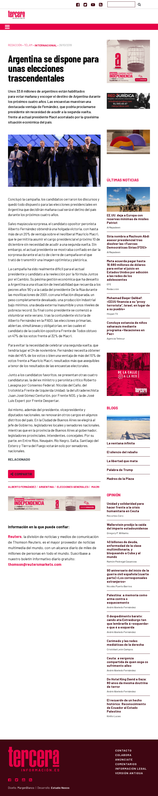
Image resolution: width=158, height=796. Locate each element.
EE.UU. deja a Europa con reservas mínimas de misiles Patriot (128, 218)
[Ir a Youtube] (93, 4)
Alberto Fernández (22, 486)
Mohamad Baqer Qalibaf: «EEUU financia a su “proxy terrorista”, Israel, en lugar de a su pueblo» (128, 303)
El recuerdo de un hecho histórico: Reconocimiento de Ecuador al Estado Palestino (126, 705)
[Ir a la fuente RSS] (100, 4)
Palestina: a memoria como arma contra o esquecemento (127, 598)
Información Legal (131, 768)
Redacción (15, 45)
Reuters (15, 536)
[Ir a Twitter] (85, 4)
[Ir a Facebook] (78, 4)
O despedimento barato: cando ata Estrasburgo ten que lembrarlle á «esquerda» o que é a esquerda (128, 621)
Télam (28, 45)
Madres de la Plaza (120, 478)
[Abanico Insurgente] (128, 146)
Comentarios (126, 763)
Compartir (22, 474)
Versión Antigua (129, 773)
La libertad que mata (122, 461)
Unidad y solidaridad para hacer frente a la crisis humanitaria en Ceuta (125, 507)
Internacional (46, 45)
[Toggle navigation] (7, 27)
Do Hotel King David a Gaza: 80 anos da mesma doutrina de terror (127, 682)
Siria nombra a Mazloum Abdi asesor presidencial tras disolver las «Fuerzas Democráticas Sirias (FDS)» (128, 241)
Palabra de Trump (120, 470)
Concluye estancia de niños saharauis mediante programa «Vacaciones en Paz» (127, 328)
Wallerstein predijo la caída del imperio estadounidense (127, 526)
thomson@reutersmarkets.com (34, 564)
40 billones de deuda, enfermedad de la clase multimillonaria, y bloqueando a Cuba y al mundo (124, 549)
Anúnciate (124, 759)
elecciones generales (72, 486)
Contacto (123, 750)
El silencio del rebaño (122, 452)
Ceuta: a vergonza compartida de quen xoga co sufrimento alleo (127, 661)
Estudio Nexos (60, 787)
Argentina (46, 486)
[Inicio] (16, 14)
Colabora (123, 754)
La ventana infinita (121, 443)
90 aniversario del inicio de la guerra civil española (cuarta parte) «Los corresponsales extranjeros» (128, 575)
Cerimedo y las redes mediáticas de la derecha (125, 642)
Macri (95, 486)
